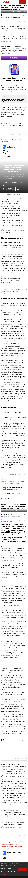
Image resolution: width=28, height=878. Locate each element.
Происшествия (11, 481)
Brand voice (16, 848)
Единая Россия (4, 141)
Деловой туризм (14, 841)
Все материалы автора (7, 22)
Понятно (22, 869)
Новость (7, 140)
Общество (3, 481)
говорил (23, 107)
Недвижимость (18, 846)
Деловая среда (4, 843)
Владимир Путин (15, 140)
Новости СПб (4, 483)
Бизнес (3, 848)
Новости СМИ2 (5, 157)
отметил (9, 120)
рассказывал (15, 466)
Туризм (21, 841)
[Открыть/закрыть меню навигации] (15, 2)
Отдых (16, 844)
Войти (23, 1)
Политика (22, 140)
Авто (12, 480)
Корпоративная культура (7, 844)
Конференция (9, 848)
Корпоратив (12, 843)
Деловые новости (20, 481)
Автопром (17, 480)
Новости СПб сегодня (14, 483)
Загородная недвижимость (7, 846)
